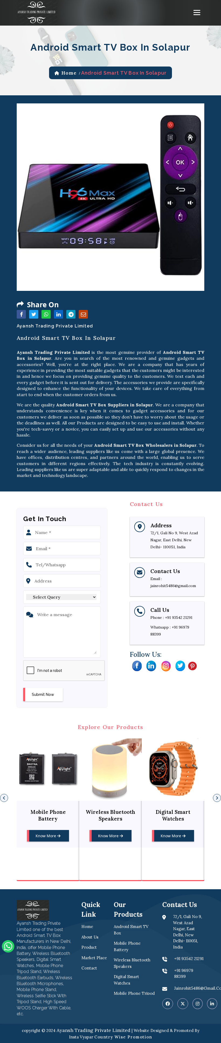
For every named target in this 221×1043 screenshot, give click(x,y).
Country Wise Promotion (123, 1036)
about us (89, 937)
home (69, 73)
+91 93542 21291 (178, 617)
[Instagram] (165, 665)
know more (46, 835)
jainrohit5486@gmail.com (173, 585)
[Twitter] (180, 665)
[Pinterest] (192, 665)
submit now (43, 694)
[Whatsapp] (8, 945)
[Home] (37, 12)
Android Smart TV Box (131, 930)
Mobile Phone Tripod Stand (173, 815)
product (89, 947)
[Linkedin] (151, 665)
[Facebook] (136, 665)
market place (94, 957)
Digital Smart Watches (110, 815)
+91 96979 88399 (183, 973)
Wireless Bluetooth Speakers (48, 815)
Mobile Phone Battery (127, 946)
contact (89, 968)
